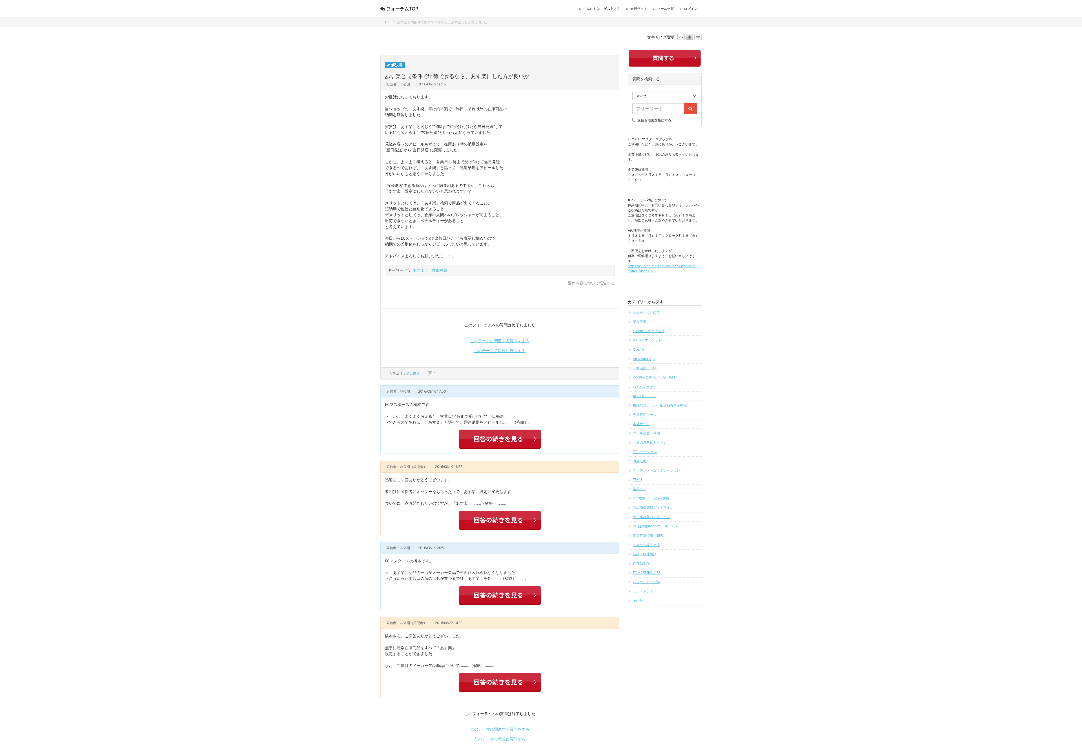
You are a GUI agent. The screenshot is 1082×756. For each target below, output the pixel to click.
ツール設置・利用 (646, 433)
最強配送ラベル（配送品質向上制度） (661, 405)
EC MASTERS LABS (646, 572)
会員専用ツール (645, 414)
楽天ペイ (639, 489)
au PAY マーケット (647, 340)
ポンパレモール (645, 396)
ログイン (690, 8)
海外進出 (639, 461)
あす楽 (419, 270)
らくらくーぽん (645, 386)
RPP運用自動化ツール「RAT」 (656, 377)
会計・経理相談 (645, 554)
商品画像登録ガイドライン (653, 507)
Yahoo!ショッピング (648, 330)
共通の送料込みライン (650, 442)
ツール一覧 (665, 8)
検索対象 (439, 270)
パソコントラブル (646, 582)
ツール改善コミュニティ (651, 516)
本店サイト (641, 423)
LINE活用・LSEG (645, 368)
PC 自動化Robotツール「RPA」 (657, 526)
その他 (638, 600)
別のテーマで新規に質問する (500, 350)
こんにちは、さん (601, 8)
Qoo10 (638, 349)
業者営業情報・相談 (648, 535)
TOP (388, 22)
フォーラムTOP (402, 9)
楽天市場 (413, 373)
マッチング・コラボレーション (656, 470)
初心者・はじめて (646, 312)
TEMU (637, 479)
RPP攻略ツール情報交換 (651, 498)
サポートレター (645, 591)
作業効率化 (641, 563)
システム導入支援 (646, 544)
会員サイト (638, 8)
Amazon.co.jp (644, 358)
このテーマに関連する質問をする (499, 340)
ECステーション (645, 451)
